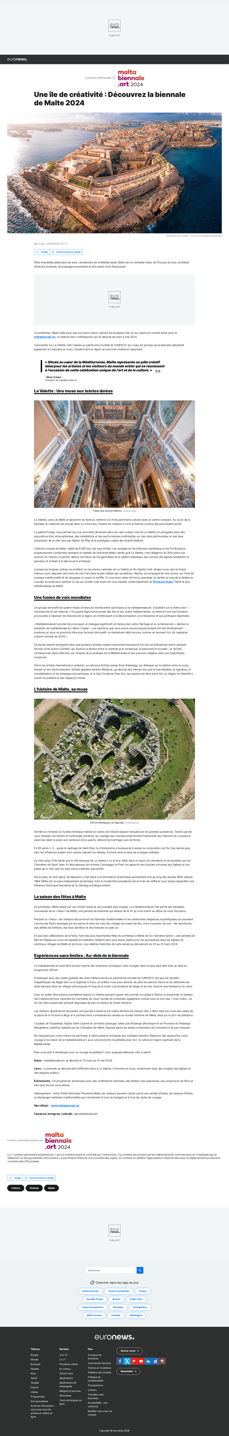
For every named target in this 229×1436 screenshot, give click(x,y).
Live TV (63, 1354)
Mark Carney (94, 1315)
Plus (90, 1348)
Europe (34, 1354)
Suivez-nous (66, 1373)
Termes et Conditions (99, 1367)
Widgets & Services (70, 1390)
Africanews (65, 1395)
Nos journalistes (39, 1401)
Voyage (35, 1382)
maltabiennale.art (44, 336)
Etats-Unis (136, 1299)
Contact (92, 1389)
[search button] (140, 1270)
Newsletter (127, 1371)
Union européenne (92, 1307)
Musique (118, 1307)
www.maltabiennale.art (65, 1105)
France (143, 1291)
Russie (116, 1299)
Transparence (95, 1385)
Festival (34, 1187)
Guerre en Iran (90, 1291)
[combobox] (114, 1270)
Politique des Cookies (99, 1372)
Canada (115, 1315)
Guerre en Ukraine (118, 1291)
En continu (65, 1368)
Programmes (38, 1396)
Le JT (62, 1359)
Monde (34, 1359)
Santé (34, 1377)
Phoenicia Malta (163, 581)
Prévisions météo (68, 1364)
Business (35, 1364)
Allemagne (136, 1315)
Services (64, 1348)
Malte (51, 1187)
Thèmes (35, 1348)
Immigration (140, 1307)
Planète (35, 1368)
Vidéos (34, 1391)
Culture (15, 1187)
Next (33, 1373)
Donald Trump (95, 1299)
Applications (66, 1377)
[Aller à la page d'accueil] (17, 59)
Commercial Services (99, 1363)
